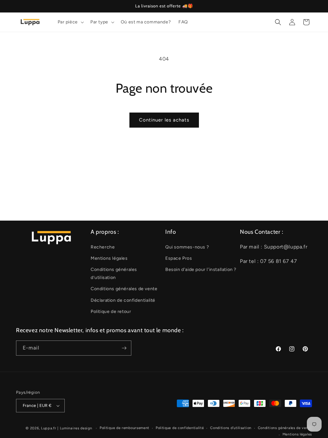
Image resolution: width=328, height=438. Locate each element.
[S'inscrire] (124, 348)
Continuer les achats (164, 120)
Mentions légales (109, 258)
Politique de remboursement (124, 428)
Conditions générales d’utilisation (114, 273)
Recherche (103, 247)
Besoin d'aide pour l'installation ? (200, 269)
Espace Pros (178, 258)
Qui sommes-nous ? (187, 247)
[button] (70, 22)
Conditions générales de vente (124, 288)
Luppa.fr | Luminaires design (66, 428)
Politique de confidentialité (180, 428)
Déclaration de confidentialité (123, 300)
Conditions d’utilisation (230, 428)
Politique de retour (111, 311)
